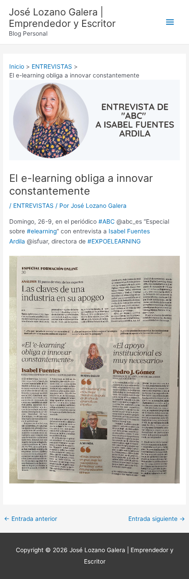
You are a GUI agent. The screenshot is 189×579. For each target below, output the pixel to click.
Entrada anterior (30, 519)
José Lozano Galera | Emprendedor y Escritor (62, 17)
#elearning (42, 231)
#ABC (106, 221)
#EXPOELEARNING (114, 241)
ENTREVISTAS (33, 205)
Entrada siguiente (156, 519)
